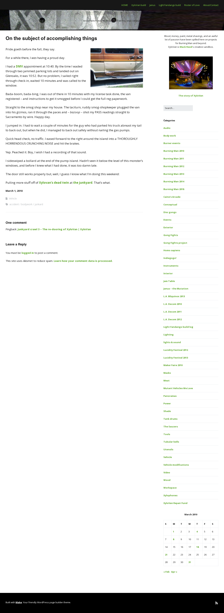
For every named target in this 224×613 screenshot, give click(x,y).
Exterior (168, 227)
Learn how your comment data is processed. (83, 261)
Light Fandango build (170, 5)
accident (14, 204)
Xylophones (170, 495)
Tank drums (170, 418)
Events (167, 219)
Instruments (170, 265)
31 (189, 562)
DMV (19, 66)
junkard (39, 204)
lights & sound (172, 342)
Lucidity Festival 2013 (175, 357)
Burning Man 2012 (173, 166)
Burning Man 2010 (173, 150)
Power (167, 403)
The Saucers (170, 426)
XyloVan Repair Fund (175, 503)
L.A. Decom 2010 (172, 304)
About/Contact (210, 5)
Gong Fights (170, 235)
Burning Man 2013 (173, 173)
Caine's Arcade (171, 196)
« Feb (166, 571)
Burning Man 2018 (173, 189)
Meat (166, 380)
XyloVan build (138, 5)
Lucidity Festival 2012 (175, 350)
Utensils (168, 449)
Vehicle (13, 198)
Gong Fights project (175, 242)
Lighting (168, 334)
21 (166, 554)
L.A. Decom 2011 (172, 311)
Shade (167, 411)
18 (197, 547)
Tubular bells (171, 441)
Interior (168, 273)
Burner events (171, 143)
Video (166, 472)
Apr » (174, 571)
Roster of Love (192, 5)
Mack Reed (186, 46)
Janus (152, 5)
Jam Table (169, 281)
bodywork (26, 204)
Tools (166, 434)
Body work (169, 135)
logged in (28, 252)
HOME (124, 5)
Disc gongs (169, 212)
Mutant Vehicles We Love (178, 388)
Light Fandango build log (178, 326)
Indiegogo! (169, 258)
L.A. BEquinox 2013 (174, 296)
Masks (167, 372)
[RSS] (216, 603)
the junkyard (82, 183)
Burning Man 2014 (173, 181)
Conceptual (170, 204)
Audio (166, 128)
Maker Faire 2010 (173, 365)
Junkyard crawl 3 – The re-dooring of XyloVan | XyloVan (54, 229)
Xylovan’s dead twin (54, 183)
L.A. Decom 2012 (172, 319)
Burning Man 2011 (173, 158)
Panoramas (170, 395)
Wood (166, 480)
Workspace (170, 487)
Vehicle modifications (176, 464)
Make (19, 602)
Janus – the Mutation (175, 288)
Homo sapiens (171, 250)
